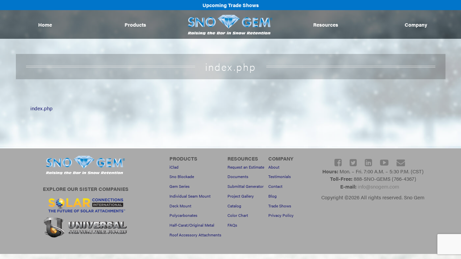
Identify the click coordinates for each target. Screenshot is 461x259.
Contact (275, 186)
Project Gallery (240, 196)
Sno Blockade (181, 176)
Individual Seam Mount (190, 196)
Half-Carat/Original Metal (191, 225)
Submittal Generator (245, 186)
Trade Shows (279, 206)
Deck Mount (180, 206)
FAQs (232, 225)
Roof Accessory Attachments (195, 235)
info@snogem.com (378, 186)
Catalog (234, 206)
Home (45, 24)
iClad (174, 167)
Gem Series (179, 186)
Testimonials (279, 176)
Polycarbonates (183, 215)
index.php (41, 108)
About (273, 167)
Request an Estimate (245, 167)
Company (416, 24)
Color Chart (237, 215)
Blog (272, 196)
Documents (237, 176)
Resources (325, 24)
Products (135, 24)
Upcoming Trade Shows (230, 4)
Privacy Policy (281, 215)
